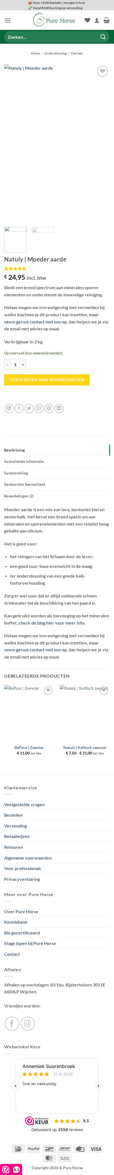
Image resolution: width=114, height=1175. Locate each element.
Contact (12, 954)
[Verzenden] (103, 37)
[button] (7, 20)
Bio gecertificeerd (22, 932)
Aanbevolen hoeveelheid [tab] (24, 484)
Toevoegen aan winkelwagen (47, 379)
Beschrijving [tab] (14, 450)
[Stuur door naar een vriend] (39, 408)
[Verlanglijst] (87, 20)
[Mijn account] (97, 20)
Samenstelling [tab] (16, 473)
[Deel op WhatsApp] (9, 408)
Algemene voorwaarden (28, 857)
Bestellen (13, 815)
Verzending (15, 825)
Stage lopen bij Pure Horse (30, 943)
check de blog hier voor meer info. (52, 622)
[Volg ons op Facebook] (12, 1024)
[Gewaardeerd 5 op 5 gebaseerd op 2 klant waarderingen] (57, 268)
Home (35, 53)
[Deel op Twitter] (29, 408)
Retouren (13, 847)
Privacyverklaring (22, 879)
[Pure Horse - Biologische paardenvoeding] (54, 20)
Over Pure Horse (21, 911)
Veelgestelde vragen (24, 804)
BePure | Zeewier (29, 747)
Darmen (77, 53)
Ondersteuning (55, 53)
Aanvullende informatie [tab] (24, 461)
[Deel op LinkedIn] (59, 408)
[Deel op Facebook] (19, 408)
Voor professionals (22, 868)
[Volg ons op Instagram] (27, 1024)
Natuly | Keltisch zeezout (84, 747)
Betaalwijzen (17, 836)
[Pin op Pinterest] (49, 408)
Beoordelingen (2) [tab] (19, 496)
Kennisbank (15, 922)
